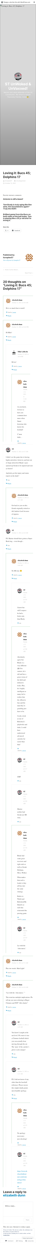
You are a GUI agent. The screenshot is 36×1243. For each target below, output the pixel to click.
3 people (14, 312)
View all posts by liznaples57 (11, 260)
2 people (14, 336)
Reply (9, 316)
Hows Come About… (11, 270)
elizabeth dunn (14, 1195)
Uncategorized (20, 181)
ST (13, 449)
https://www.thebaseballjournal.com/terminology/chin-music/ (22, 1177)
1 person (20, 366)
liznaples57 (8, 181)
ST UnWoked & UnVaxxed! (18, 86)
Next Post (28, 273)
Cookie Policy (6, 1235)
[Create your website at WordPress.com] (18, 2)
